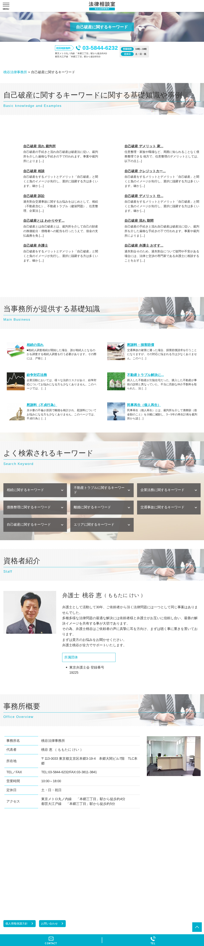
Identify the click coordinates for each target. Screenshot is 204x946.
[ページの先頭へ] (197, 927)
